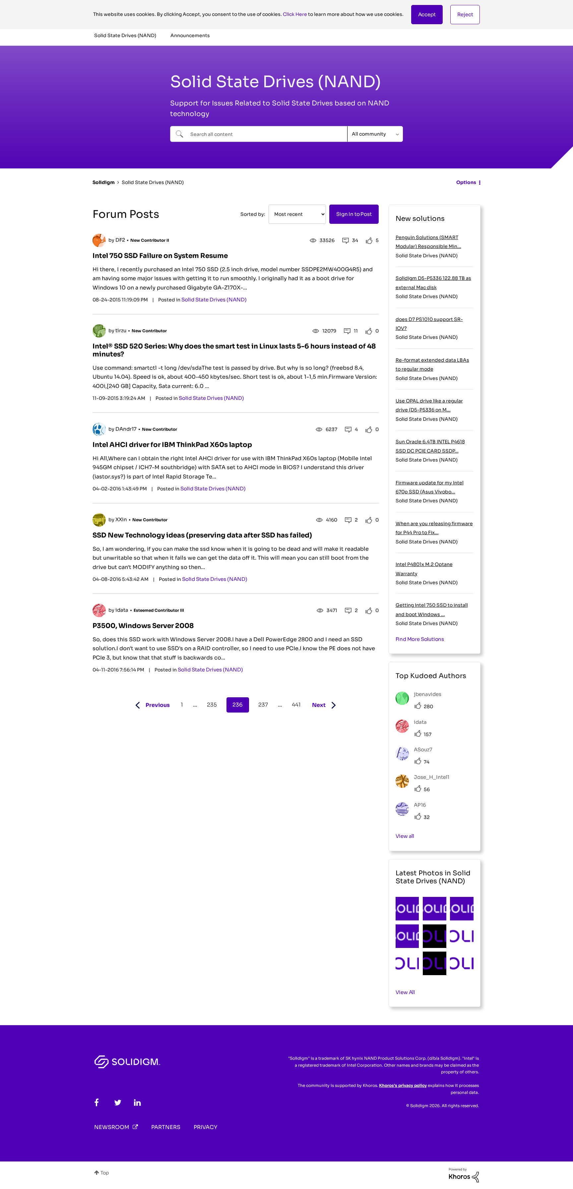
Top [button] (104, 1173)
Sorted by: (252, 214)
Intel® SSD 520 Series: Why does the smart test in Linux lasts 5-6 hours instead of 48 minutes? (234, 350)
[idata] (414, 731)
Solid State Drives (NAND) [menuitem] (125, 35)
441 (296, 704)
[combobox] (259, 134)
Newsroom (111, 1127)
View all (405, 836)
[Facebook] (96, 1102)
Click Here (295, 14)
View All (405, 992)
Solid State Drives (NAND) (214, 299)
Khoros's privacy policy (403, 1085)
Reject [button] (465, 14)
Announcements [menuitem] (190, 35)
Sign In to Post (353, 214)
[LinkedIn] (137, 1102)
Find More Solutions (420, 639)
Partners (165, 1127)
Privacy (205, 1127)
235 (212, 704)
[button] (427, 14)
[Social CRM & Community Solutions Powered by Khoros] (464, 1175)
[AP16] (413, 814)
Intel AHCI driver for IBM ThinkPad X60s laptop (172, 445)
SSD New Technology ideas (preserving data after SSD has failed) (202, 535)
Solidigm (104, 182)
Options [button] (466, 182)
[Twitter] (117, 1102)
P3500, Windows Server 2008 (143, 626)
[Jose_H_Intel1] (425, 786)
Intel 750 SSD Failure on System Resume (160, 256)
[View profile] (99, 240)
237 (263, 704)
